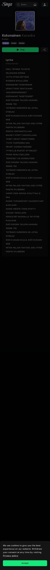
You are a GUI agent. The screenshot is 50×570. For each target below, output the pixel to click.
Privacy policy (10, 555)
